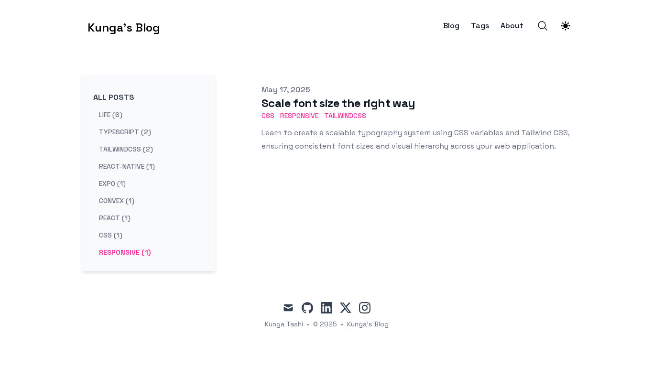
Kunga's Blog (368, 324)
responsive (299, 115)
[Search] (542, 26)
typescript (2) (125, 132)
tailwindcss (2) (126, 149)
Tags (480, 26)
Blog (451, 26)
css (267, 115)
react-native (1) (127, 166)
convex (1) (116, 200)
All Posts (113, 97)
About (512, 26)
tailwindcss (345, 115)
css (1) (110, 235)
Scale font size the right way (338, 103)
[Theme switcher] (565, 26)
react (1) (115, 218)
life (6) (110, 114)
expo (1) (112, 183)
